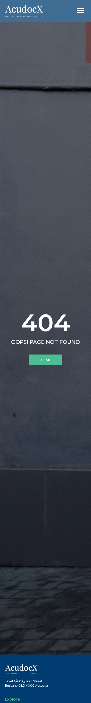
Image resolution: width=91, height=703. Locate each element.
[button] (80, 10)
